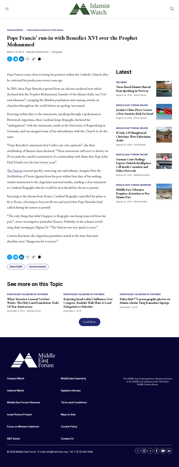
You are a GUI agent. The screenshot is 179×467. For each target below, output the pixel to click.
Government (37, 266)
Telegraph (56, 52)
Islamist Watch (15, 30)
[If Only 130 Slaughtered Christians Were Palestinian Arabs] (164, 135)
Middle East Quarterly (73, 378)
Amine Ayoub (140, 118)
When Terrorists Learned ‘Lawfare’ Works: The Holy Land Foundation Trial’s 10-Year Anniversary (33, 303)
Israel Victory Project (19, 414)
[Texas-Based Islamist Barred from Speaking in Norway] (164, 89)
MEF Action (13, 438)
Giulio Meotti (140, 145)
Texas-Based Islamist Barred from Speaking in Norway (133, 89)
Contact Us (67, 438)
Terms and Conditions (74, 402)
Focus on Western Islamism (23, 426)
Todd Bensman (33, 311)
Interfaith (16, 266)
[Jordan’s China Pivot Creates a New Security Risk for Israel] (164, 112)
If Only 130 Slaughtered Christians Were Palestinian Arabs (133, 136)
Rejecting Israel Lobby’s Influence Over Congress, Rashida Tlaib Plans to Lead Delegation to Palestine (88, 303)
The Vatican (15, 171)
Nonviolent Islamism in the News (45, 30)
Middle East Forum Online (132, 105)
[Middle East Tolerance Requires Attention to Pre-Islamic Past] (164, 191)
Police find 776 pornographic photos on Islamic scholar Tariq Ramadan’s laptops (145, 301)
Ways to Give (68, 414)
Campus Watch (15, 378)
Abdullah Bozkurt (142, 175)
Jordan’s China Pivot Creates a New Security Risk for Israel (134, 112)
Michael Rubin (140, 201)
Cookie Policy (69, 426)
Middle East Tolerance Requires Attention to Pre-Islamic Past (133, 193)
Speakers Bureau (71, 390)
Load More (89, 322)
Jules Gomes (140, 95)
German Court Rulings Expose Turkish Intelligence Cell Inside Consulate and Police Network (133, 165)
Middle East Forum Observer (133, 185)
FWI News (121, 82)
